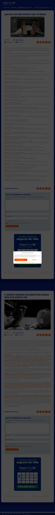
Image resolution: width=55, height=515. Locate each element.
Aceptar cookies (21, 259)
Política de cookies (24, 262)
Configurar (34, 259)
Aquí (36, 255)
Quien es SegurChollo (30, 262)
